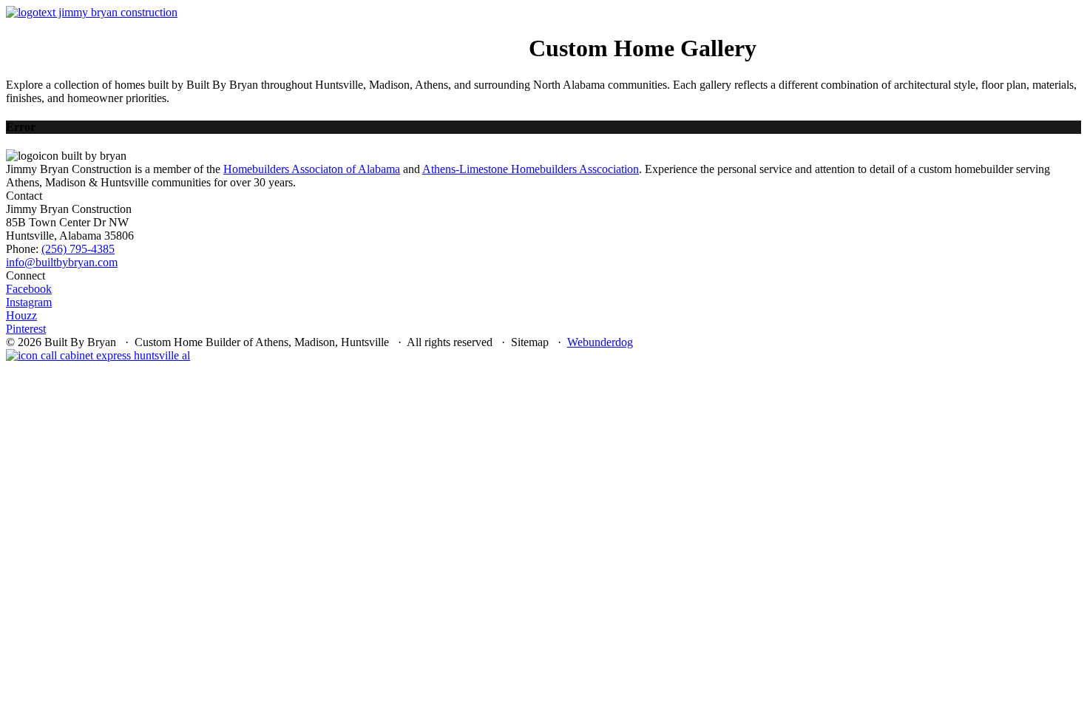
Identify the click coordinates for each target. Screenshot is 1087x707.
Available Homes (113, 35)
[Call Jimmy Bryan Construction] (98, 355)
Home (51, 35)
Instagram (29, 302)
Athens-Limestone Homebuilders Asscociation (530, 169)
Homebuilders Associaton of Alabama (311, 169)
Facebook (29, 289)
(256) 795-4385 (78, 249)
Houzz (21, 315)
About (252, 35)
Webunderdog (600, 342)
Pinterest (26, 328)
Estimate (503, 35)
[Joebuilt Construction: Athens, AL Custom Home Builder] (91, 12)
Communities (197, 35)
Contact (453, 35)
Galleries (399, 35)
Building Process (320, 35)
